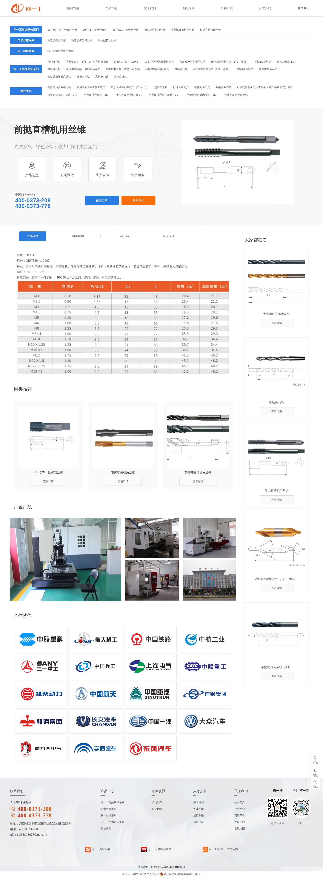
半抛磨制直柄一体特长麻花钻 (123, 69)
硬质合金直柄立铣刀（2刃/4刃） (130, 87)
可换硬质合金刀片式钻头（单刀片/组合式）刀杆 (265, 87)
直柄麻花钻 (54, 61)
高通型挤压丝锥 (107, 40)
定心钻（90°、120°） (126, 61)
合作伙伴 (168, 236)
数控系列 (26, 90)
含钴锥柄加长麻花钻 (59, 76)
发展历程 (239, 821)
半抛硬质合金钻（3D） (97, 94)
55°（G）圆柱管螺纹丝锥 (62, 29)
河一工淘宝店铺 (100, 849)
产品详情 (33, 236)
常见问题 (157, 808)
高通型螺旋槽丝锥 (81, 40)
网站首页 (73, 8)
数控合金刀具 (181, 87)
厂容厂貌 (227, 8)
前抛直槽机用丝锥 (210, 29)
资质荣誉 (239, 815)
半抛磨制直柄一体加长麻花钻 (83, 69)
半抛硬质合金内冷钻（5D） (203, 94)
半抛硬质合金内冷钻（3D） (165, 94)
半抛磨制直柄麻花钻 (157, 69)
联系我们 (304, 8)
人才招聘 (265, 8)
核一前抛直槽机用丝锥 (60, 51)
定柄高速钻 (160, 87)
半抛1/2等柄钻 (262, 61)
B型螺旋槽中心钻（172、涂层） (230, 61)
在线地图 (239, 828)
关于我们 (150, 8)
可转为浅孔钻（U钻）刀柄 (62, 94)
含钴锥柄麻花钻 (268, 69)
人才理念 (198, 808)
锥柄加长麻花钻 (286, 61)
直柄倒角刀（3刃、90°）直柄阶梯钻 (87, 61)
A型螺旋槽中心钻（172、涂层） (212, 69)
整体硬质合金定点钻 (236, 94)
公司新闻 (157, 802)
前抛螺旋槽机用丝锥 (182, 29)
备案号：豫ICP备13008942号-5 (140, 874)
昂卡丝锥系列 (26, 40)
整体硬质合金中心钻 (59, 87)
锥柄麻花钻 (54, 69)
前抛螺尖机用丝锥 (154, 29)
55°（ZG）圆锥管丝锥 (126, 29)
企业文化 (239, 808)
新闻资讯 (188, 8)
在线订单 (102, 200)
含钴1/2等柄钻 (244, 69)
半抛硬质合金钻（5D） (129, 94)
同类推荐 (78, 236)
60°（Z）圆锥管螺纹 (95, 29)
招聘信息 (198, 821)
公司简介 (239, 802)
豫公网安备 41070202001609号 (182, 874)
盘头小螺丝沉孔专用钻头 (159, 61)
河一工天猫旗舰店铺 (159, 849)
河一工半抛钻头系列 (26, 69)
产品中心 (111, 8)
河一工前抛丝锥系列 (26, 29)
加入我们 (198, 802)
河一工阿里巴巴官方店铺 (223, 849)
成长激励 (198, 815)
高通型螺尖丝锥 (56, 40)
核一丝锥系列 (26, 50)
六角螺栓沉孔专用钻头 (192, 61)
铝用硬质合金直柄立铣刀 (91, 87)
